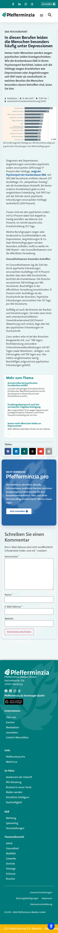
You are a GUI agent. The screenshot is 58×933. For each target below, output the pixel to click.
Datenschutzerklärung (41, 904)
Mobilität (11, 853)
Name (9, 594)
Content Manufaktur (17, 737)
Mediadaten (12, 727)
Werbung (11, 818)
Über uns (11, 717)
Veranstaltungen (15, 828)
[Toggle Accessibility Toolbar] (51, 926)
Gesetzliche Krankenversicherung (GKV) (26, 101)
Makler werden (14, 792)
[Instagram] (14, 690)
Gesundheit (12, 848)
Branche (10, 878)
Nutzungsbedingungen (27, 898)
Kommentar (12, 556)
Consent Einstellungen (41, 892)
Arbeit (9, 843)
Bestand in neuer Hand (18, 787)
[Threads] (19, 690)
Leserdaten (12, 732)
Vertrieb (10, 863)
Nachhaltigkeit (14, 802)
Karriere (10, 722)
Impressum (46, 898)
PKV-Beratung (13, 782)
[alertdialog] (29, 928)
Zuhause (10, 873)
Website (9, 618)
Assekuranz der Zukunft (19, 777)
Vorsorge (11, 868)
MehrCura (11, 761)
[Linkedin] (10, 690)
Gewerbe (11, 858)
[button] (41, 15)
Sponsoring (12, 823)
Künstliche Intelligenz (17, 797)
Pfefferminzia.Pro (15, 756)
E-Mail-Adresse (13, 606)
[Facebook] (5, 690)
